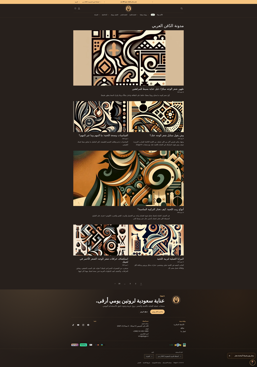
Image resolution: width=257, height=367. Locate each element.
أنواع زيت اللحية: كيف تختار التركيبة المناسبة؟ (161, 209)
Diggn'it (176, 362)
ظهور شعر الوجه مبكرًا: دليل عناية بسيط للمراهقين (158, 88)
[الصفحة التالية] (115, 283)
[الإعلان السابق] (152, 2)
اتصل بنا (183, 331)
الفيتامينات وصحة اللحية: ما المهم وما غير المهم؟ (103, 135)
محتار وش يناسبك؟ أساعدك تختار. (244, 356)
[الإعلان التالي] (104, 2)
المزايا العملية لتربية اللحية (170, 258)
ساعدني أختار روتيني (157, 311)
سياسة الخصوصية (156, 362)
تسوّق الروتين (144, 311)
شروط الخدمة (146, 362)
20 (119, 283)
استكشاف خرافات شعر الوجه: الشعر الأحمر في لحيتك (104, 260)
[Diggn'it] (176, 299)
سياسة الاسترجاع (167, 362)
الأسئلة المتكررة (179, 324)
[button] (182, 8)
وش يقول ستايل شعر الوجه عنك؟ (167, 135)
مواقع (182, 328)
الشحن (139, 362)
